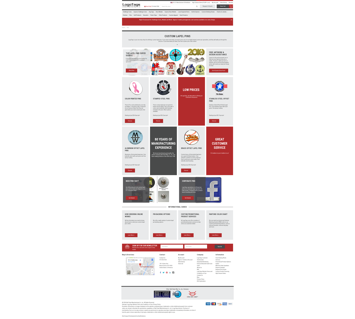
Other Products (163, 15)
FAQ (198, 269)
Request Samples (220, 267)
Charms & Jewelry (221, 12)
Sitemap (124, 304)
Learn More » (131, 235)
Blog (198, 277)
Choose (130, 121)
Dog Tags (151, 12)
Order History (223, 2)
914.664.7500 (155, 6)
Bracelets (145, 15)
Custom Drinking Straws (208, 12)
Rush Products (184, 15)
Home (123, 27)
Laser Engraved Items (184, 12)
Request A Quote (207, 6)
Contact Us (162, 258)
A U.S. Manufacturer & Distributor (181, 2)
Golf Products (137, 15)
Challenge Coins (127, 12)
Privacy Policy (200, 279)
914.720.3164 (162, 260)
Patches (125, 15)
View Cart (223, 6)
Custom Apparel (173, 15)
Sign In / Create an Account (185, 260)
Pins (130, 15)
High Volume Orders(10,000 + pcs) (201, 2)
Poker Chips (153, 15)
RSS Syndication (201, 281)
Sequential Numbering (202, 261)
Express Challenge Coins (140, 12)
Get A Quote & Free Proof (218, 70)
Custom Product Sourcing (222, 271)
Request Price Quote (221, 269)
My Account (215, 2)
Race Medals (159, 12)
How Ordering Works (221, 258)
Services (218, 260)
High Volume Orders (221, 273)
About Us (199, 267)
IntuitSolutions (142, 316)
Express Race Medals (170, 12)
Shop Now (131, 70)
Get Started (132, 198)
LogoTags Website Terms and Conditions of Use (139, 304)
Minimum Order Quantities (222, 265)
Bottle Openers (196, 12)
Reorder (231, 2)
